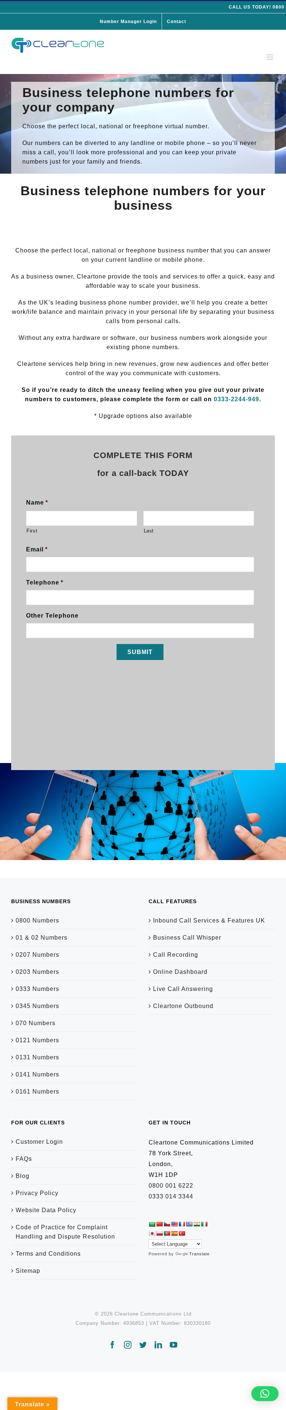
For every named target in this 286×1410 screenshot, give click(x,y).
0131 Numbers (37, 1057)
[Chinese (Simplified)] (159, 1224)
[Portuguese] (166, 1233)
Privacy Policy (37, 1193)
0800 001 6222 (171, 1185)
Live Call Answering (183, 989)
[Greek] (189, 1224)
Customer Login (39, 1142)
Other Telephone (52, 615)
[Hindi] (196, 1224)
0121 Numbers (37, 1040)
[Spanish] (174, 1233)
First (31, 531)
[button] (265, 1393)
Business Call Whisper (187, 937)
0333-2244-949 (236, 399)
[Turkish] (181, 1233)
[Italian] (204, 1224)
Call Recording (175, 955)
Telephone (44, 582)
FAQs (24, 1159)
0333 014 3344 (171, 1196)
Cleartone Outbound (183, 1006)
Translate (199, 1254)
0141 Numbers (37, 1074)
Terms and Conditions (48, 1253)
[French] (181, 1224)
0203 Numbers (37, 972)
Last (149, 531)
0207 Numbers (37, 955)
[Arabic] (152, 1224)
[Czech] (166, 1224)
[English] (174, 1224)
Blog (22, 1176)
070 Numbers (35, 1023)
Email (37, 549)
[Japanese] (152, 1233)
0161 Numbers (37, 1091)
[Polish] (159, 1233)
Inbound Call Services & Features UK (209, 920)
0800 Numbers (37, 920)
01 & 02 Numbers (41, 937)
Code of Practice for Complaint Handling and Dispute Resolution (65, 1232)
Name (37, 502)
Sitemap (28, 1271)
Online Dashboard (180, 972)
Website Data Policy (46, 1210)
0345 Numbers (37, 1006)
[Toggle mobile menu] (271, 57)
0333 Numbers (37, 989)
